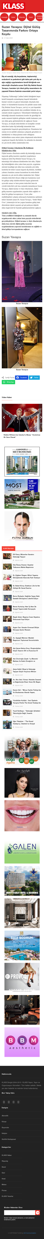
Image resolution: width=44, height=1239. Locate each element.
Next (40, 417)
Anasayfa (4, 17)
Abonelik (5, 1116)
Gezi (3, 1173)
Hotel (4, 1179)
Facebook (23, 377)
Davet (31, 17)
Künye (4, 1121)
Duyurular (5, 1127)
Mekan (4, 1184)
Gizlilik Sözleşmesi (9, 1139)
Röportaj (22, 17)
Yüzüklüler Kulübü (39, 17)
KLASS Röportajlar (8, 548)
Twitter (36, 377)
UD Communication (30, 1233)
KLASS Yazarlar (7, 1196)
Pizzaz (4, 1190)
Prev (3, 417)
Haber (13, 17)
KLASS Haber (7, 1155)
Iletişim (4, 1133)
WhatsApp (10, 382)
